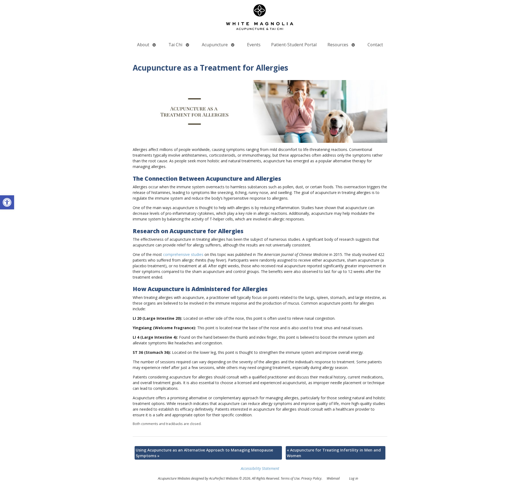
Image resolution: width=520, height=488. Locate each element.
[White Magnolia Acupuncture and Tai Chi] (260, 18)
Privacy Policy (311, 478)
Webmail (333, 478)
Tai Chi (175, 45)
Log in (353, 478)
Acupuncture (215, 45)
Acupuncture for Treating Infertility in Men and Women (334, 452)
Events (254, 45)
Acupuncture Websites (174, 478)
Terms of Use (290, 478)
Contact (375, 45)
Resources (337, 45)
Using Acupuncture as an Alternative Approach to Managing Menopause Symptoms (204, 452)
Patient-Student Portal (294, 45)
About (143, 45)
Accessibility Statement (260, 468)
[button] (7, 202)
